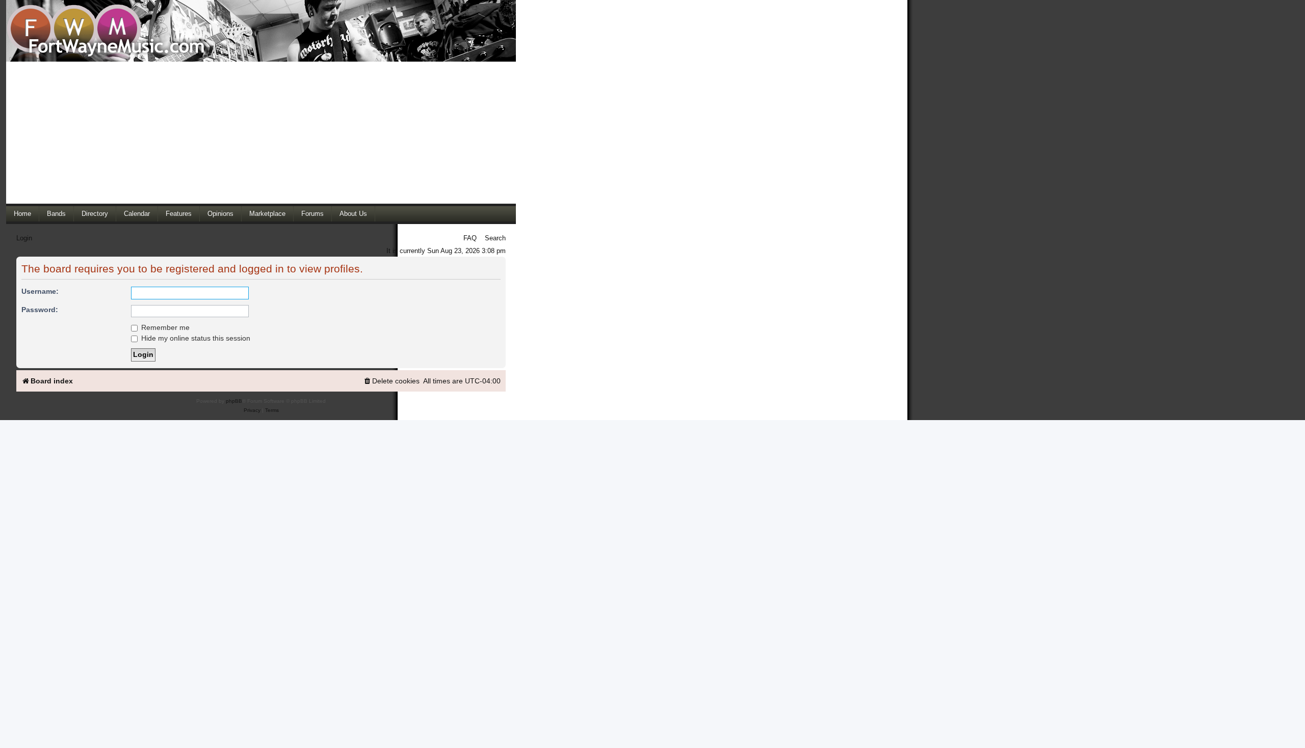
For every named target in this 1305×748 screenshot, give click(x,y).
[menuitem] (391, 381)
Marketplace (267, 213)
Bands (56, 213)
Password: (39, 310)
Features (179, 213)
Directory (95, 213)
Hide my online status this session (194, 338)
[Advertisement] (261, 132)
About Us (353, 213)
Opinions (220, 213)
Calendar (137, 213)
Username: (40, 291)
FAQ (470, 238)
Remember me (164, 327)
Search (495, 238)
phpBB (234, 401)
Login (24, 238)
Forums (312, 213)
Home (22, 213)
